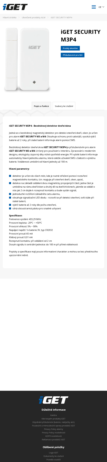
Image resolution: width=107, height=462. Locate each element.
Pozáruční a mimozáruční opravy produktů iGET (53, 425)
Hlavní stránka (9, 17)
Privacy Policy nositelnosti (53, 432)
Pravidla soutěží (53, 459)
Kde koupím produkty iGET (53, 418)
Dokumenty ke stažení (53, 456)
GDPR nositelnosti (53, 436)
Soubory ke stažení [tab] (64, 106)
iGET (53, 400)
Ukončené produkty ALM (33, 17)
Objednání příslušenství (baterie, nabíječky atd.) (53, 422)
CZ (100, 7)
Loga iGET (53, 452)
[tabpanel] (53, 192)
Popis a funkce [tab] (41, 106)
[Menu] (94, 7)
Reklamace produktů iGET (53, 439)
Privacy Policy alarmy (53, 429)
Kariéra (53, 415)
